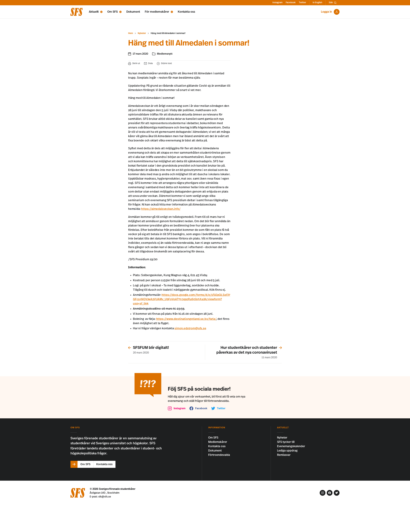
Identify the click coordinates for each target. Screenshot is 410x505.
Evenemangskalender (291, 446)
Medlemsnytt (164, 54)
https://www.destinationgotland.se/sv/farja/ (186, 319)
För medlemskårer (157, 11)
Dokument (133, 11)
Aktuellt (94, 11)
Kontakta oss (186, 11)
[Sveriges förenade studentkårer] (76, 12)
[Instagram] (322, 493)
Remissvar (284, 455)
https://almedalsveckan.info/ (160, 209)
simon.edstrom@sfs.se (190, 328)
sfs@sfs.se (104, 496)
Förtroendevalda (219, 455)
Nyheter (142, 33)
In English (317, 2)
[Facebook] (329, 493)
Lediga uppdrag (287, 450)
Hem (130, 33)
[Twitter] (337, 493)
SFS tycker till (286, 442)
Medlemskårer (217, 442)
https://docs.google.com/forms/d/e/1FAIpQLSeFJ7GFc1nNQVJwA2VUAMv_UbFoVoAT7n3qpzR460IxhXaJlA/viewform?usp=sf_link (181, 299)
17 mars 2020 (140, 54)
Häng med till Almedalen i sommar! (168, 33)
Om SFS (112, 11)
